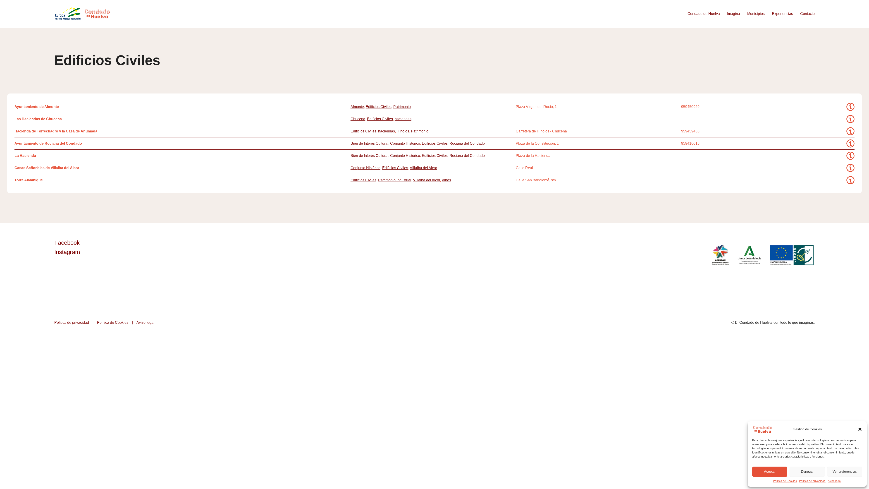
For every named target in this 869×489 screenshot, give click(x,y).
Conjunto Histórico (405, 143)
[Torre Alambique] (850, 180)
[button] (860, 429)
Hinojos (403, 131)
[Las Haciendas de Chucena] (850, 119)
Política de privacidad (812, 481)
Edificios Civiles (379, 107)
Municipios (756, 14)
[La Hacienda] (850, 155)
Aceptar (770, 471)
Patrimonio (402, 107)
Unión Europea (792, 255)
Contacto (807, 14)
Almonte (357, 107)
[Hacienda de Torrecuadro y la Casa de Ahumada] (850, 131)
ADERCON (720, 255)
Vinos (446, 180)
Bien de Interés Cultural (369, 143)
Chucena (358, 119)
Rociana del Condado (467, 143)
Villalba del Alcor (423, 168)
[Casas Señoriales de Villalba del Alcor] (850, 168)
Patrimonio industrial (394, 180)
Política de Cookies (785, 481)
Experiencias (782, 14)
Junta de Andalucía (750, 255)
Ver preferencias (845, 471)
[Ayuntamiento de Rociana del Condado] (850, 143)
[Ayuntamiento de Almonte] (850, 107)
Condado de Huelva (704, 14)
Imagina (733, 14)
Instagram (67, 252)
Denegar (807, 471)
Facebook (67, 243)
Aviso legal (834, 481)
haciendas (403, 119)
